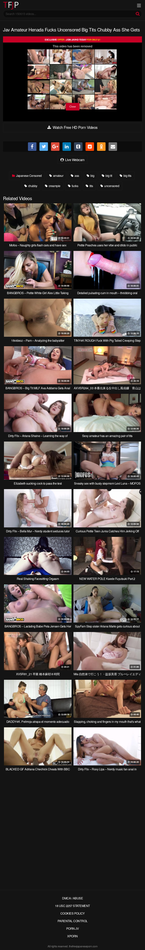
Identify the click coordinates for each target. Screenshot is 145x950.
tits (91, 186)
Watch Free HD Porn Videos (75, 127)
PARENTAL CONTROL (73, 921)
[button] (6, 5)
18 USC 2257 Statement (72, 906)
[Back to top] (138, 941)
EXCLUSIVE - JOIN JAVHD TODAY (72, 39)
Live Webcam (74, 159)
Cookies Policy (72, 913)
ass (76, 175)
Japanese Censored (28, 175)
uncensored (111, 186)
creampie (54, 186)
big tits (127, 175)
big (92, 175)
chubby (32, 186)
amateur (57, 175)
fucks (74, 186)
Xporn (72, 936)
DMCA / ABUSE (72, 898)
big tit (108, 175)
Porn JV (72, 928)
